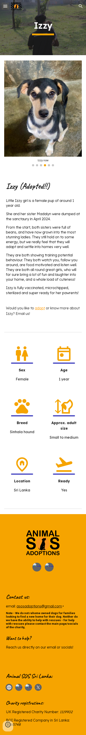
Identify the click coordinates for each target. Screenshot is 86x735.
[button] (5, 6)
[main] (43, 27)
